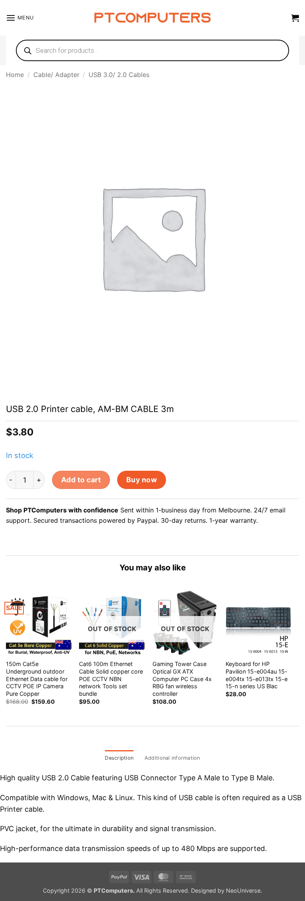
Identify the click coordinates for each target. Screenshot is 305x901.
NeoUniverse (243, 890)
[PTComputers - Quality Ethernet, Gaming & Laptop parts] (153, 18)
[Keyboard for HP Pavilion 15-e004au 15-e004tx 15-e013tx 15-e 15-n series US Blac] (258, 622)
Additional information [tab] (172, 758)
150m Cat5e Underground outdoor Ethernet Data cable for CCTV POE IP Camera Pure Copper (37, 678)
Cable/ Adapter (56, 75)
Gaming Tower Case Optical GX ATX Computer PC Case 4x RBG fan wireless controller (182, 678)
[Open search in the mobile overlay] (152, 50)
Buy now (141, 480)
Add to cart (81, 480)
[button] (20, 17)
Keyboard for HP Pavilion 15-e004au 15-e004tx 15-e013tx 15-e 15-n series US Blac (257, 674)
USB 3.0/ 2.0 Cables (119, 75)
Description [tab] (119, 758)
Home (15, 75)
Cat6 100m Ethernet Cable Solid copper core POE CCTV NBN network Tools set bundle (111, 678)
